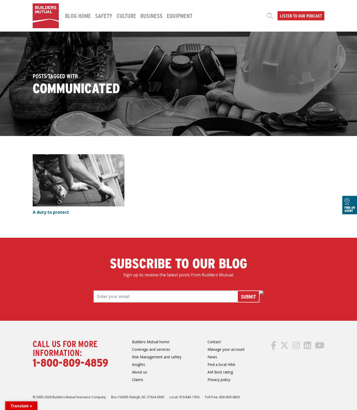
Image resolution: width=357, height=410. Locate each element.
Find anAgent (349, 209)
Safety (103, 16)
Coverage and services (151, 349)
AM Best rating (220, 372)
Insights (138, 364)
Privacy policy (219, 379)
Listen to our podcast (301, 16)
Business (151, 16)
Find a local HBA (221, 364)
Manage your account (226, 349)
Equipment (179, 16)
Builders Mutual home (150, 341)
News (212, 356)
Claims (137, 379)
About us (139, 372)
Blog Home (78, 16)
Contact (214, 341)
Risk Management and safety (156, 356)
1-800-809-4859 (70, 362)
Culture (126, 16)
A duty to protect (51, 212)
